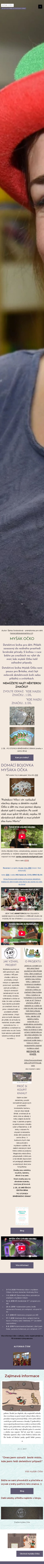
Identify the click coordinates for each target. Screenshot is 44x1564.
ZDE (36, 775)
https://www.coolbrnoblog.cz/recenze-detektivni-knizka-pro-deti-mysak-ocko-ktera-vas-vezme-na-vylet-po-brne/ (22, 881)
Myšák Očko (24, 868)
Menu (40, 7)
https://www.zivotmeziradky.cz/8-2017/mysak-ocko (33, 1063)
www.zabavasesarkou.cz (21, 633)
